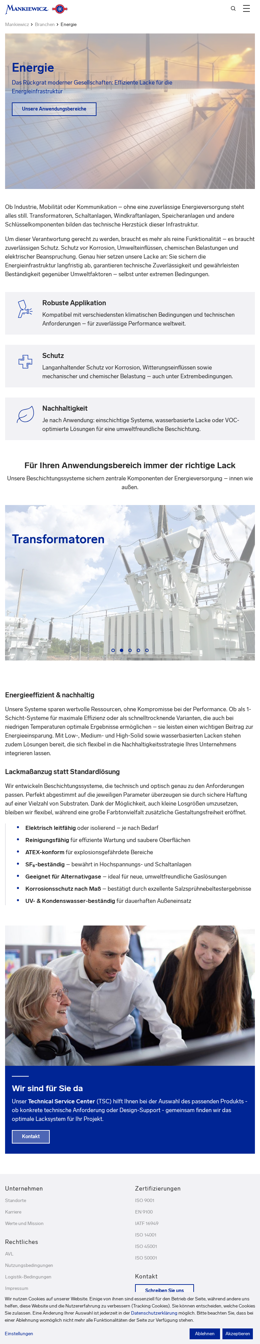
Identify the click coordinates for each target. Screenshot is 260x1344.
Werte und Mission (24, 1223)
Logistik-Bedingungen (28, 1277)
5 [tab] (148, 651)
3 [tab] (131, 651)
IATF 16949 (146, 1223)
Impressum (16, 1288)
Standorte (15, 1200)
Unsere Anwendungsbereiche (54, 109)
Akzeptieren (237, 1334)
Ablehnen (205, 1334)
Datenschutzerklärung (154, 1313)
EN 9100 (144, 1212)
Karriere (13, 1212)
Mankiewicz (17, 24)
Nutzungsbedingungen (29, 1265)
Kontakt (31, 1136)
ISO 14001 (145, 1235)
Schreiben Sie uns (164, 1291)
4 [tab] (139, 651)
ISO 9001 (144, 1200)
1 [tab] (114, 651)
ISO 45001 (146, 1246)
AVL (9, 1254)
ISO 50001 (146, 1258)
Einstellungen (19, 1334)
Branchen (45, 24)
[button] (246, 8)
